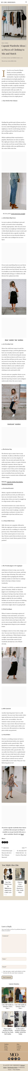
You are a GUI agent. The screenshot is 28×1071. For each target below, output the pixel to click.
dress (6, 340)
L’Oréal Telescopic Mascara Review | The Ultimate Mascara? (7, 852)
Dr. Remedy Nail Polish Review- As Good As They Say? (21, 851)
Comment (5, 936)
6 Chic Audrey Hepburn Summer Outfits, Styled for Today (20, 1031)
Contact (19, 1048)
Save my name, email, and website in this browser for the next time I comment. (14, 972)
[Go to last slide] (2, 882)
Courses (19, 1046)
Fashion (6, 43)
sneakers (18, 424)
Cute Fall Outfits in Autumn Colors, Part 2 (7, 1006)
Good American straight (18, 213)
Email (4, 967)
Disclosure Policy (13, 1067)
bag (16, 340)
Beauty (6, 1048)
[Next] (25, 882)
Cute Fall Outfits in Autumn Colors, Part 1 (20, 1006)
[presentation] (8, 874)
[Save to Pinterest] (5, 842)
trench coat (10, 424)
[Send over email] (7, 842)
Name (4, 959)
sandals (11, 340)
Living (6, 1049)
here (22, 834)
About (18, 1049)
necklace (20, 340)
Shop (18, 1044)
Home (3, 43)
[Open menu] (26, 2)
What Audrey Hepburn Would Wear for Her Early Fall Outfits (7, 1031)
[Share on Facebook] (3, 842)
